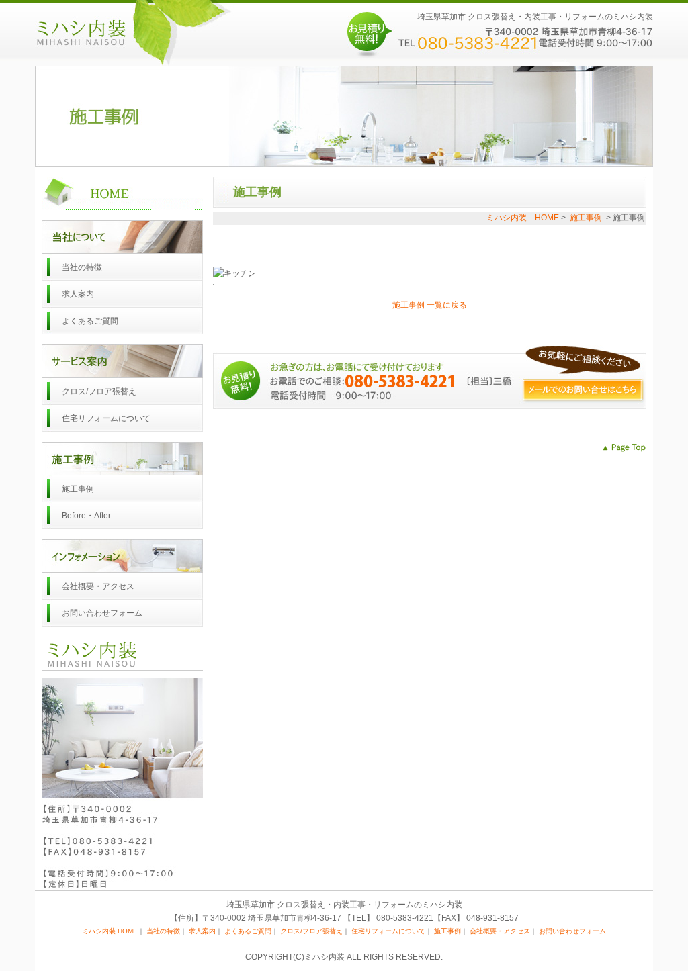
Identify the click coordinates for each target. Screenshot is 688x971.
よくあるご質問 (90, 321)
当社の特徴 (82, 267)
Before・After (86, 515)
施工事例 (122, 458)
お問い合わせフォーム (102, 613)
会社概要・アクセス (98, 586)
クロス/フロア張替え (99, 391)
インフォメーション (122, 556)
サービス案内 (122, 361)
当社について (122, 237)
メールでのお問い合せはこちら (582, 389)
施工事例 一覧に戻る (429, 305)
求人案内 (78, 294)
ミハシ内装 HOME (122, 193)
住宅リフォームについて (106, 418)
